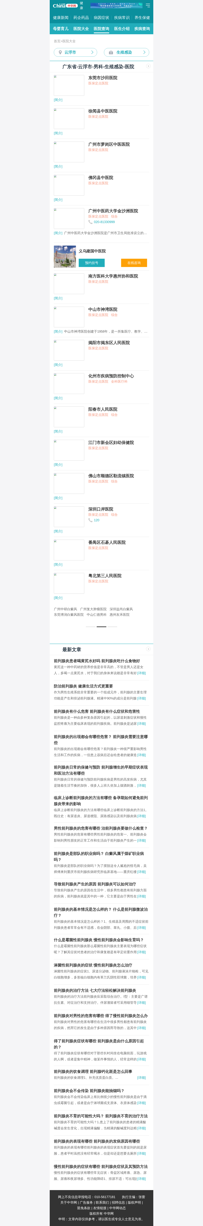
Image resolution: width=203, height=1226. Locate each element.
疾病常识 (122, 17)
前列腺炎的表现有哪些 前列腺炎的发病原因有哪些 (97, 1141)
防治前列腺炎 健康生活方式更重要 (83, 686)
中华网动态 (117, 1208)
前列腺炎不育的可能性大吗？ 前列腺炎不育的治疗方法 (101, 1116)
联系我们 (102, 1202)
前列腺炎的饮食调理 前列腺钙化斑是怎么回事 (93, 1071)
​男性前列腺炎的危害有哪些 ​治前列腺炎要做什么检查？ (101, 828)
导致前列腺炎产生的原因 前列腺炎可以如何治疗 (95, 884)
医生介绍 (122, 29)
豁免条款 (83, 1208)
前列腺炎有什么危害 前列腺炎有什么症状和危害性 (97, 711)
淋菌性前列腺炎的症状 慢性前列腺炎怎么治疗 (93, 965)
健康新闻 (60, 17)
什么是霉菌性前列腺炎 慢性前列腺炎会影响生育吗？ (99, 940)
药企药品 (81, 17)
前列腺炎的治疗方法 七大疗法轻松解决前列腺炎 (95, 990)
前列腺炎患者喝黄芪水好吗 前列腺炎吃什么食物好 (97, 661)
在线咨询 (134, 263)
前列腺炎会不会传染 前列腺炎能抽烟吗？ (89, 1091)
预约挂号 (91, 263)
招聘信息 (118, 1202)
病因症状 (101, 17)
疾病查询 (142, 29)
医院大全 (81, 29)
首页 (57, 41)
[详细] (141, 673)
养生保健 (142, 17)
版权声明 (134, 1202)
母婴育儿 (60, 29)
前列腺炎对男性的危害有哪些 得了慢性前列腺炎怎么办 (101, 1016)
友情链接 (99, 1208)
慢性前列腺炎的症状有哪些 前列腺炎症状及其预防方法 (101, 1166)
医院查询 (101, 29)
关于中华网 (68, 1202)
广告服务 (86, 1202)
